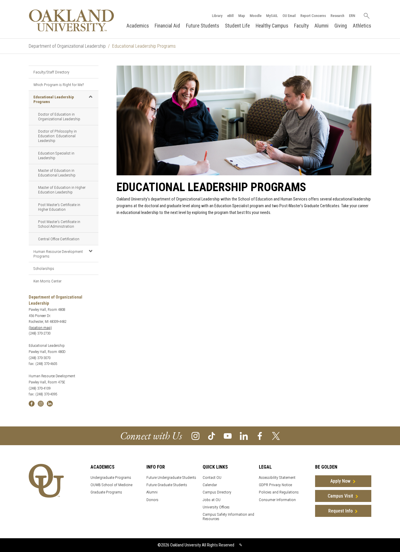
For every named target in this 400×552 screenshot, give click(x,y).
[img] (32, 403)
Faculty (301, 26)
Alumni (321, 26)
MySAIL (272, 15)
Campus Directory (217, 492)
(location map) (40, 327)
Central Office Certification (58, 238)
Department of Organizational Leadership (67, 46)
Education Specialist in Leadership (56, 155)
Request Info (340, 511)
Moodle (255, 15)
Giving (340, 26)
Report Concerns (313, 15)
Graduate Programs (106, 492)
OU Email (289, 15)
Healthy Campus (272, 26)
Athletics (362, 26)
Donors (152, 500)
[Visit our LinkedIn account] (244, 435)
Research (337, 15)
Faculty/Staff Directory (51, 72)
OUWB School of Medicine (111, 485)
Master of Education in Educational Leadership (57, 172)
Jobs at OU (211, 500)
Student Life (237, 26)
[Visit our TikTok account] (212, 435)
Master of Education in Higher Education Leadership (62, 189)
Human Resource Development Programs (58, 253)
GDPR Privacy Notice (275, 485)
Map (241, 15)
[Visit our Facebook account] (260, 435)
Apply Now (340, 481)
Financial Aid (167, 26)
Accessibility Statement (277, 477)
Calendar (210, 485)
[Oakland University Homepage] (71, 20)
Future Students (202, 26)
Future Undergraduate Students (171, 477)
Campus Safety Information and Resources (228, 516)
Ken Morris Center (47, 281)
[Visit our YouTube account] (228, 435)
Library (217, 15)
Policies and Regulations (279, 492)
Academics (138, 26)
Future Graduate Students (166, 485)
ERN (352, 15)
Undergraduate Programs (110, 477)
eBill (230, 15)
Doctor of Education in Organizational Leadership (59, 116)
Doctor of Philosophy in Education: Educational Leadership (57, 136)
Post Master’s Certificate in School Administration (59, 224)
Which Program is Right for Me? (58, 84)
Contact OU (212, 477)
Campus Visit (340, 496)
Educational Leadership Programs (53, 99)
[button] (90, 96)
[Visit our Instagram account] (195, 435)
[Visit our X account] (276, 435)
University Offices (216, 507)
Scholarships (43, 268)
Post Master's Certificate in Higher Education (59, 207)
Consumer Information (277, 500)
